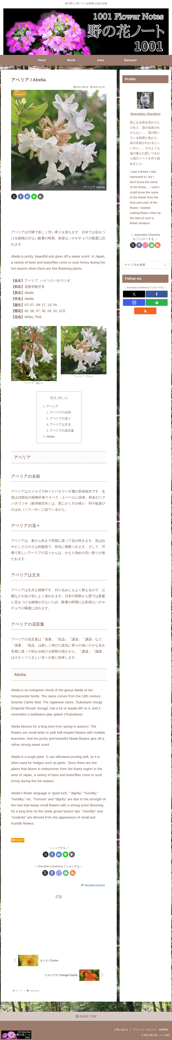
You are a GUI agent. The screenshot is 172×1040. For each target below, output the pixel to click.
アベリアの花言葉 (62, 430)
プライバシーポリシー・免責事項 (150, 1029)
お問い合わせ (121, 1029)
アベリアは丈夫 (60, 424)
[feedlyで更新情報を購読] (66, 873)
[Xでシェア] (14, 196)
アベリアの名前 (60, 412)
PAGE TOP (87, 1016)
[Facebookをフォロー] (52, 873)
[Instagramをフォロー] (59, 873)
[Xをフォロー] (45, 873)
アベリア (52, 406)
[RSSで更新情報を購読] (73, 873)
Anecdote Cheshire (145, 114)
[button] (41, 196)
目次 (53, 398)
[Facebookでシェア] (21, 196)
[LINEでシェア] (34, 196)
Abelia (50, 436)
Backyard (19, 840)
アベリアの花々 (60, 418)
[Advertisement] (58, 214)
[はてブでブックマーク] (27, 196)
